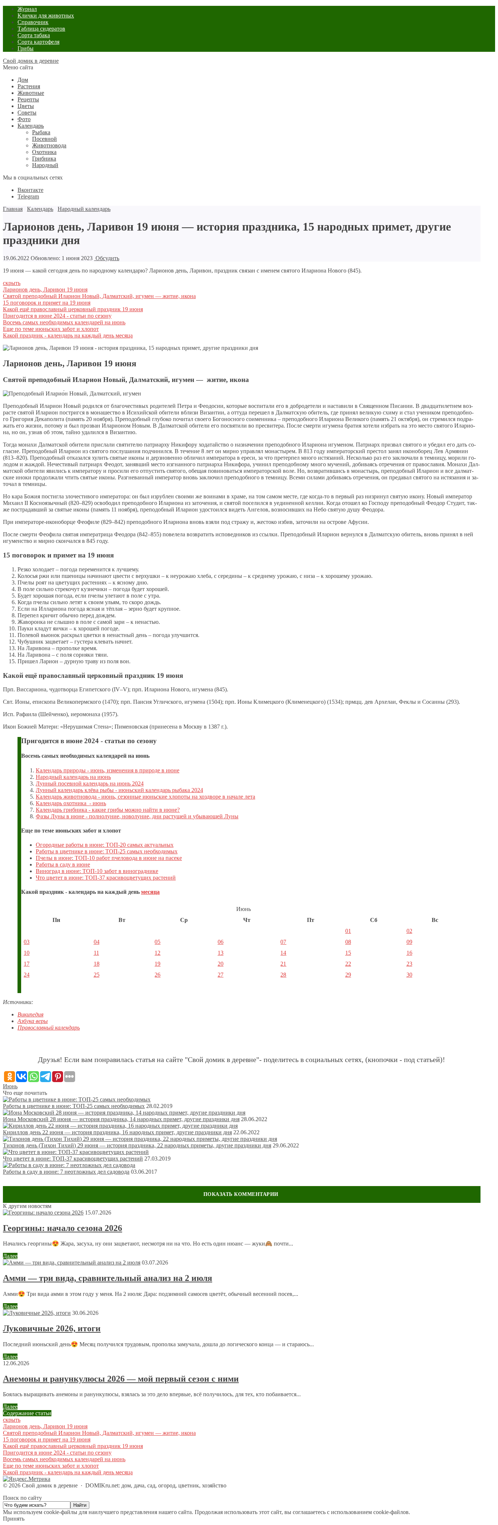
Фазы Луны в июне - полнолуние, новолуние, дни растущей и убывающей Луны (137, 816)
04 (97, 942)
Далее (10, 1256)
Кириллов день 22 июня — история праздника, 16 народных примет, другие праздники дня (117, 1132)
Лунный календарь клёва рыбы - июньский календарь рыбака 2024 (119, 790)
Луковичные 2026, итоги (52, 1328)
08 (348, 942)
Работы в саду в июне (63, 864)
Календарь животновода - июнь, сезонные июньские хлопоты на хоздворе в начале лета (145, 797)
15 (348, 953)
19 (157, 964)
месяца (150, 892)
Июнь (10, 1086)
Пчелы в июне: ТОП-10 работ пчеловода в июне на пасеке (109, 858)
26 (157, 975)
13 (220, 953)
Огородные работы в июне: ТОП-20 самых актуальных (105, 845)
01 (348, 931)
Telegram (28, 196)
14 (283, 953)
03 (27, 942)
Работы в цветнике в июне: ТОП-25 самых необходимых (107, 851)
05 (157, 942)
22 (348, 964)
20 (220, 964)
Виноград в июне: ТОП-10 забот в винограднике (97, 871)
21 (283, 964)
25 (97, 975)
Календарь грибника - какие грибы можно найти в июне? (108, 810)
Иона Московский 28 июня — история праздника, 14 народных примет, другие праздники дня (121, 1119)
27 (220, 975)
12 (157, 953)
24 (27, 975)
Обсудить (106, 258)
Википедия (30, 1014)
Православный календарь (48, 1027)
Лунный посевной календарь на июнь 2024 (90, 783)
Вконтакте (30, 190)
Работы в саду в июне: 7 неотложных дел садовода (66, 1172)
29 (348, 975)
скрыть (11, 283)
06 (220, 942)
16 (409, 953)
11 (96, 953)
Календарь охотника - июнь (71, 803)
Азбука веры (32, 1021)
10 (27, 953)
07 (283, 942)
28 (283, 975)
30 (409, 975)
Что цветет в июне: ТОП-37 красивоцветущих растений (106, 878)
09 (409, 942)
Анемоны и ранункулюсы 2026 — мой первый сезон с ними (121, 1378)
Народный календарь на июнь (73, 777)
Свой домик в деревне (31, 61)
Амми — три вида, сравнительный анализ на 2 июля (107, 1278)
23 (409, 964)
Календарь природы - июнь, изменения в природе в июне (107, 770)
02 (409, 931)
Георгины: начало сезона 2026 (62, 1228)
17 (27, 964)
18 (97, 964)
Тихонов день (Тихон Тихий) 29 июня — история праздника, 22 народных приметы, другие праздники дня (137, 1145)
